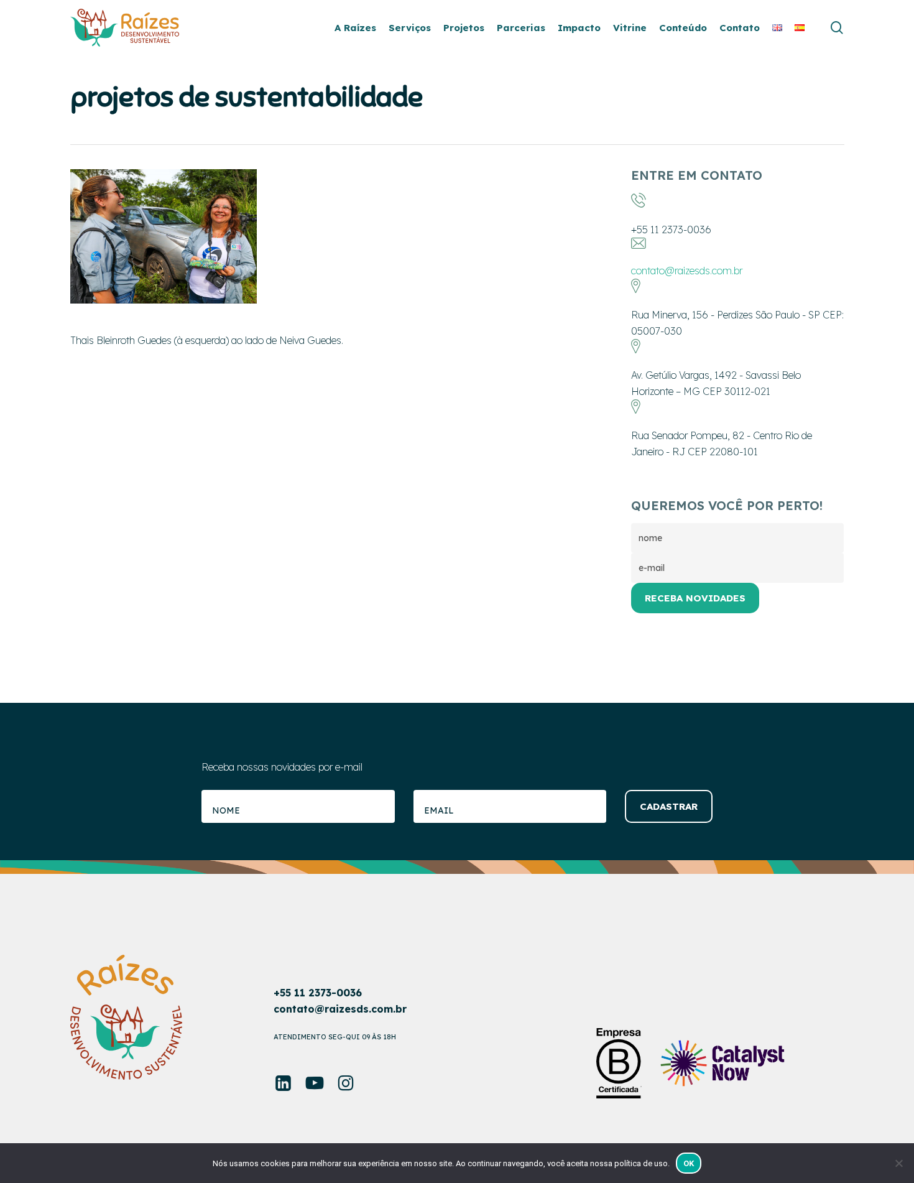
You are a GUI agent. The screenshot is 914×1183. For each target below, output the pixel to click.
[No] (898, 1163)
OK (689, 1163)
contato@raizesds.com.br (686, 270)
